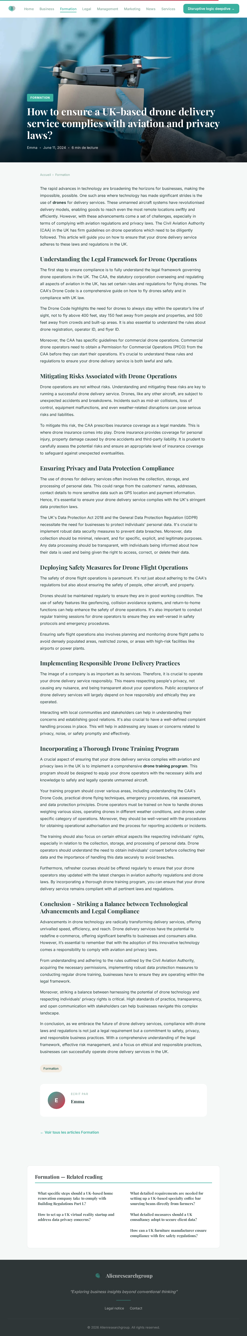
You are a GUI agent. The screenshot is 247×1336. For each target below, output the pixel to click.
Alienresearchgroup (129, 1275)
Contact (136, 1308)
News (151, 9)
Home (29, 9)
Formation (68, 9)
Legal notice (114, 1308)
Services (168, 9)
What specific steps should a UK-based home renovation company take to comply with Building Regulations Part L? (75, 1198)
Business (47, 9)
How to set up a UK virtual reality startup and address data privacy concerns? (76, 1217)
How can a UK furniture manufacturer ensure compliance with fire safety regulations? (168, 1233)
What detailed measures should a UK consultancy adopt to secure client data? (163, 1217)
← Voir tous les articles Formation (69, 1132)
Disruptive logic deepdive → (211, 9)
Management (107, 9)
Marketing (132, 9)
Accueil (45, 175)
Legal (86, 9)
